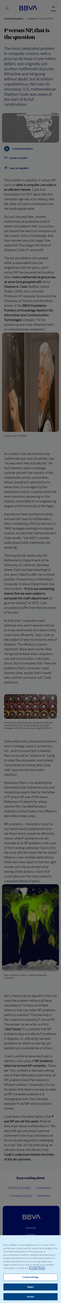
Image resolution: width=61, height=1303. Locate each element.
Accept (30, 1296)
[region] (30, 1269)
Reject (30, 1287)
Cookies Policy (37, 1268)
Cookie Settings (30, 1277)
